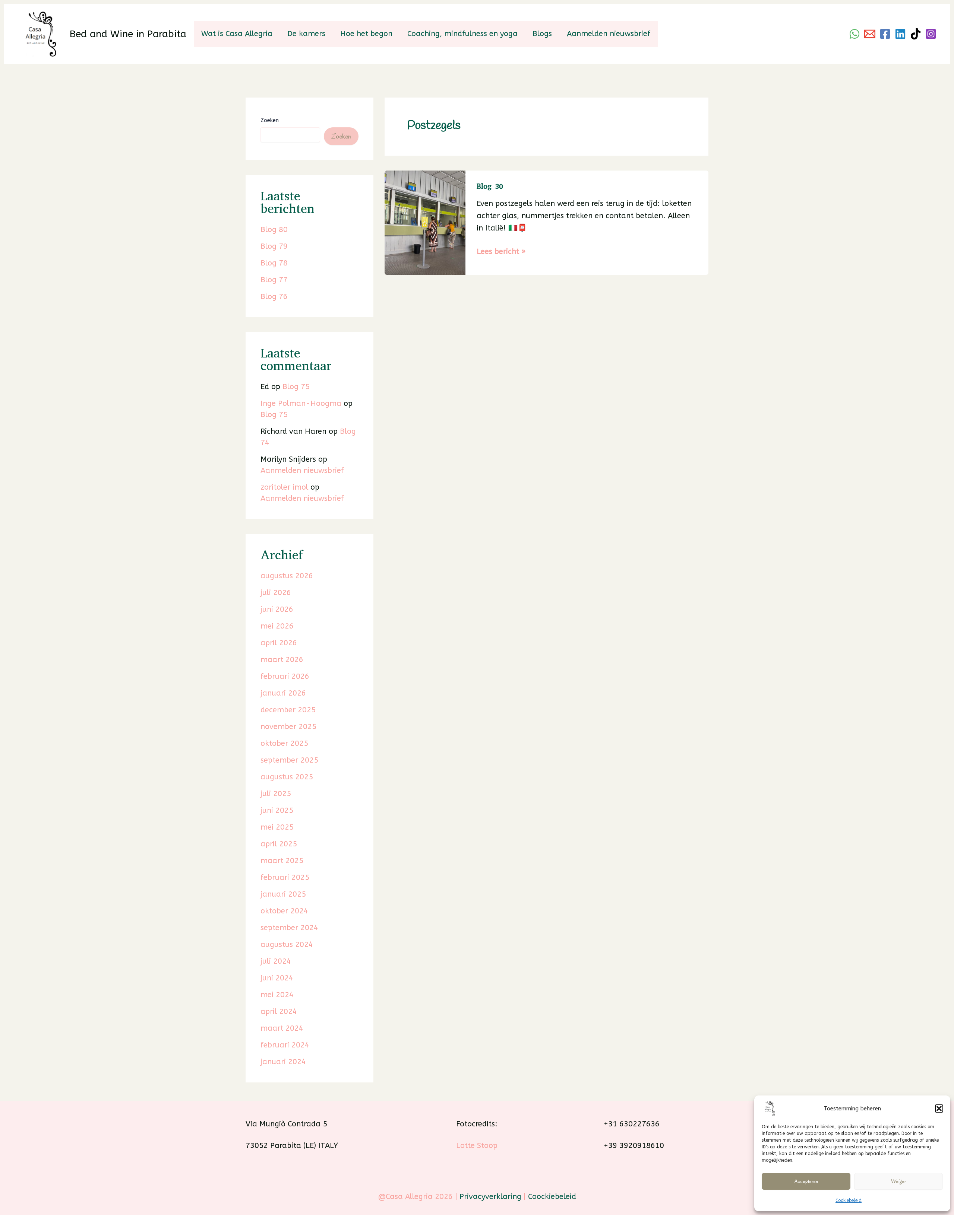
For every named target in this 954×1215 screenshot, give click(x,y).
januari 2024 (283, 1061)
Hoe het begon (366, 33)
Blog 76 (274, 296)
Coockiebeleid (552, 1196)
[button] (939, 1108)
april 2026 (278, 643)
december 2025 (288, 710)
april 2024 (278, 1011)
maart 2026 (281, 659)
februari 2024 (284, 1045)
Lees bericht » (501, 252)
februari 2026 (284, 676)
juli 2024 (275, 961)
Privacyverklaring (490, 1196)
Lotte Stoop (476, 1145)
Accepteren (806, 1181)
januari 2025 (283, 894)
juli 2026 (275, 592)
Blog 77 (274, 280)
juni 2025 (276, 810)
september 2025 (289, 760)
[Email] (869, 34)
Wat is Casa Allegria (236, 33)
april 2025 (278, 844)
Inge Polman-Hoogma (300, 403)
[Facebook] (885, 34)
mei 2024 (277, 994)
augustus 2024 (286, 944)
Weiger (898, 1181)
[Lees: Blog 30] (425, 222)
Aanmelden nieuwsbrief (608, 33)
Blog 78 (274, 263)
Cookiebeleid (848, 1200)
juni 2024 (276, 978)
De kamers (306, 33)
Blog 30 (490, 186)
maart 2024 (281, 1028)
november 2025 (288, 726)
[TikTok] (915, 34)
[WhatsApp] (854, 34)
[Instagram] (931, 34)
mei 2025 (277, 827)
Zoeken (269, 120)
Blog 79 (274, 246)
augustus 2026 (286, 576)
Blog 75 (296, 386)
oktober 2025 (284, 743)
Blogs (542, 33)
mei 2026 (277, 626)
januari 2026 (283, 693)
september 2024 (289, 927)
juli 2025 (275, 793)
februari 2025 (284, 877)
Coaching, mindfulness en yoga (462, 33)
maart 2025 (281, 860)
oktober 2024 (284, 911)
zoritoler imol (284, 487)
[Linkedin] (900, 34)
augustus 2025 (286, 777)
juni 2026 (276, 609)
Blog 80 (274, 229)
